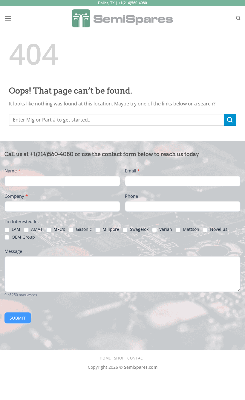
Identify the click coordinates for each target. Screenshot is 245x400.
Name (12, 171)
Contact (136, 358)
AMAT (36, 229)
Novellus (218, 229)
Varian (165, 229)
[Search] (238, 18)
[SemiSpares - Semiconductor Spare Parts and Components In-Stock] (122, 18)
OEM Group (22, 237)
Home (105, 358)
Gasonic (83, 229)
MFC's (58, 229)
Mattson (190, 229)
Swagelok (138, 229)
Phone (131, 196)
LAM (15, 229)
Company (16, 196)
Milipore (110, 229)
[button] (8, 18)
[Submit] (230, 119)
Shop (119, 358)
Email (132, 171)
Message (13, 251)
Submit (18, 318)
